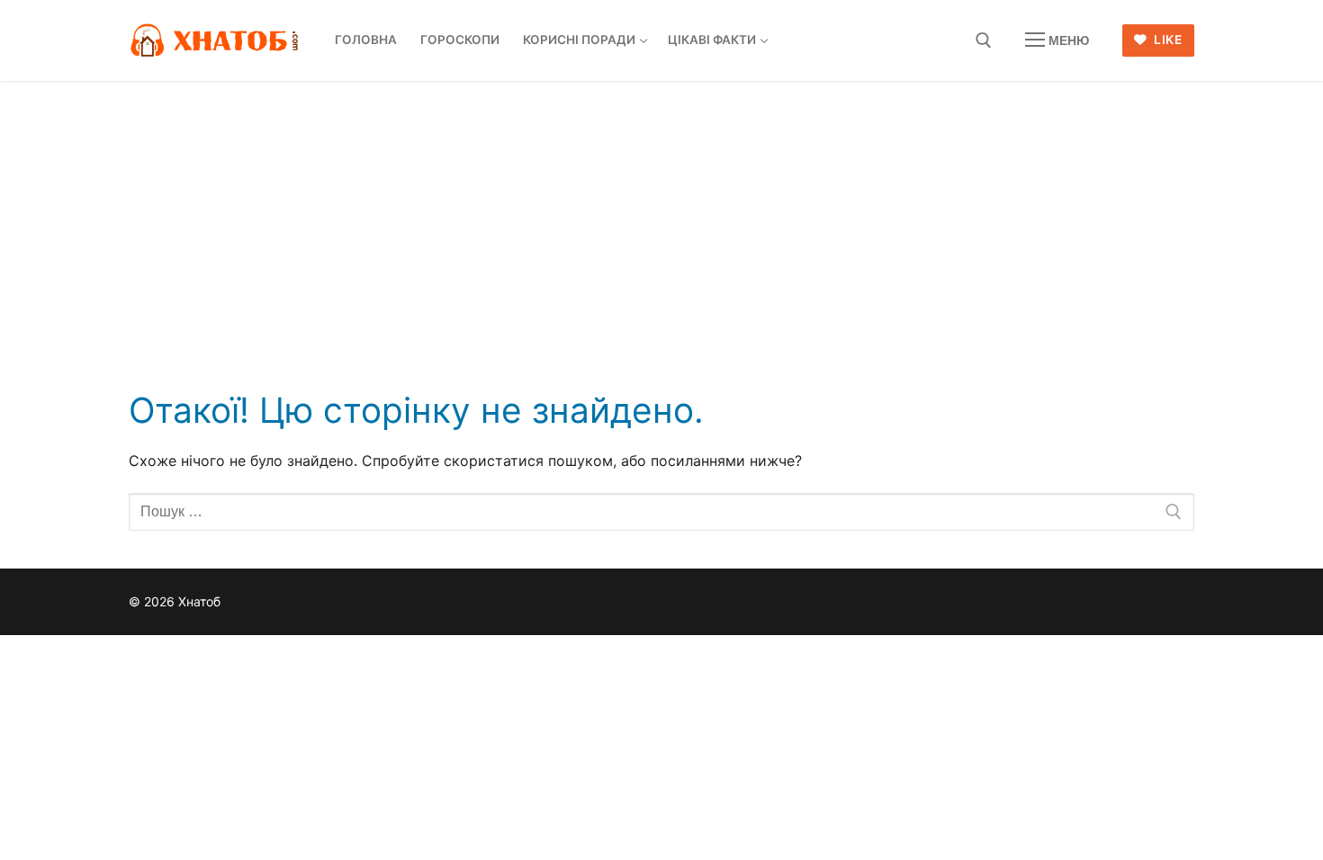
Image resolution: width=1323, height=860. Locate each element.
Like (1167, 39)
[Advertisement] (662, 216)
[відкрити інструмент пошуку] (984, 40)
